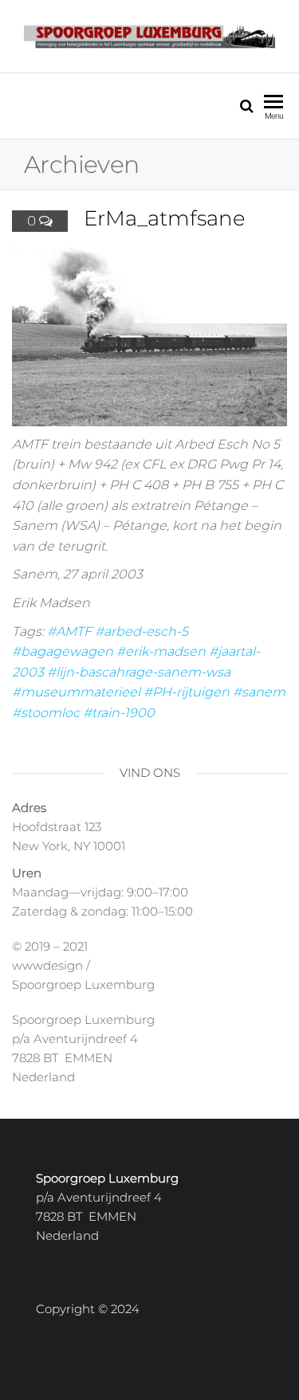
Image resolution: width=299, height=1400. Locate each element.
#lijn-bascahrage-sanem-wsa (138, 672)
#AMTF (69, 631)
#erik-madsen (161, 651)
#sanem (259, 692)
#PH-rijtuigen (187, 692)
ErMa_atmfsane (165, 218)
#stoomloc (46, 712)
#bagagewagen (62, 651)
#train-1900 (119, 712)
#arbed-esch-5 (141, 631)
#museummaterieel (76, 692)
